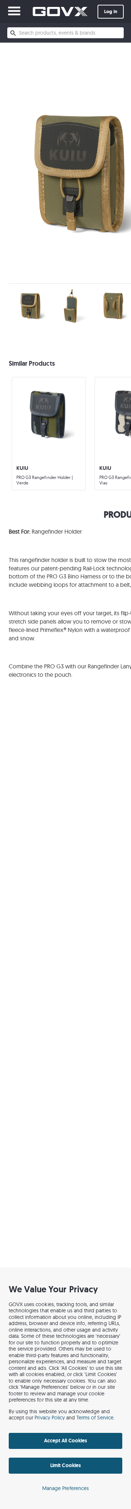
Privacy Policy (50, 1417)
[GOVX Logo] (60, 11)
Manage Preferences (65, 1488)
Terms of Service (95, 1417)
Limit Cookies (65, 1465)
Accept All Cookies (65, 1440)
